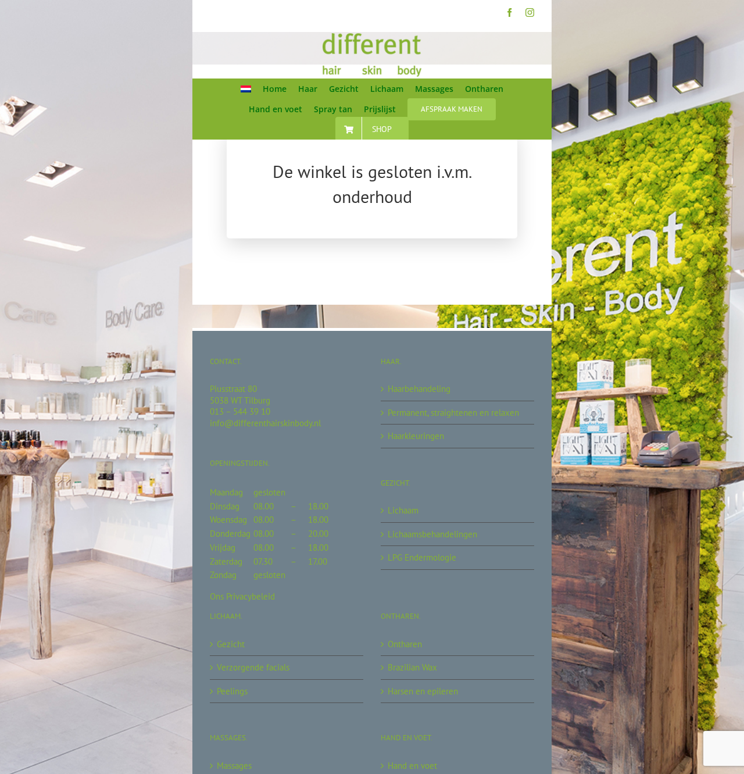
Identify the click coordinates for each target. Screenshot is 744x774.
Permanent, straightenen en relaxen (453, 412)
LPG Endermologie (422, 557)
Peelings (232, 691)
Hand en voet (412, 765)
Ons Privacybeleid (242, 596)
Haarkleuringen (416, 435)
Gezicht (231, 644)
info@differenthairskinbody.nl (265, 423)
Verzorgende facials (253, 667)
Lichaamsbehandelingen (432, 534)
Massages (234, 765)
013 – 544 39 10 (240, 411)
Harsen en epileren (423, 691)
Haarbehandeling (419, 388)
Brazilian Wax (412, 667)
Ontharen (405, 644)
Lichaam (403, 510)
